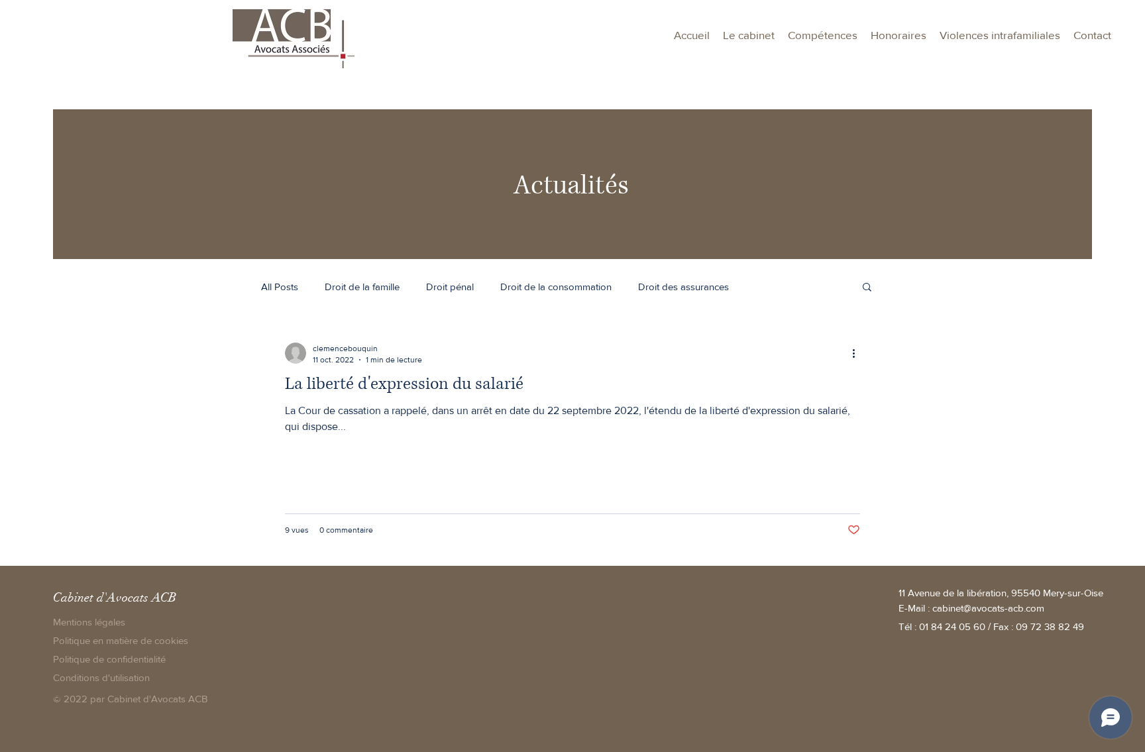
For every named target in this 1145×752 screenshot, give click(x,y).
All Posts (279, 286)
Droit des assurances (683, 286)
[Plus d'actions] (858, 353)
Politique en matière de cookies (122, 640)
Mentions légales (89, 621)
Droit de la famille (362, 286)
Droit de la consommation (556, 286)
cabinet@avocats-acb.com (988, 608)
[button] (822, 35)
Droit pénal (450, 286)
